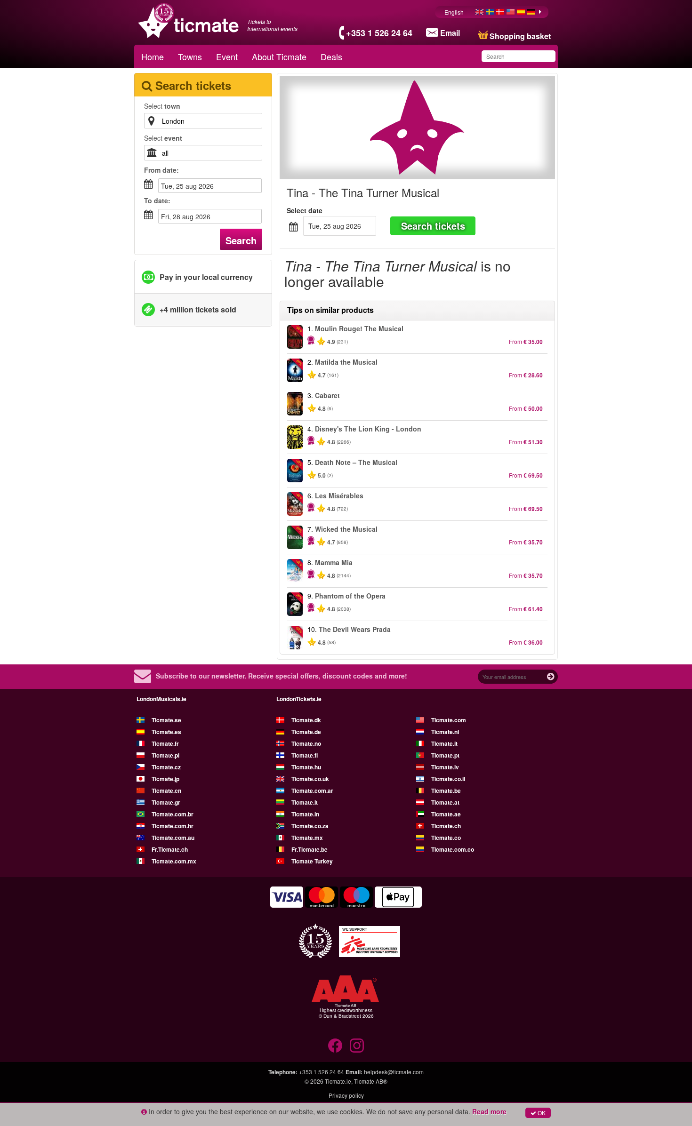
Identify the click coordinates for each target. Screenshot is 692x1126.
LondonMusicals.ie (161, 699)
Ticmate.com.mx (174, 861)
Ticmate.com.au (173, 837)
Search (241, 240)
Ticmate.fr (165, 743)
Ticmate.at (445, 802)
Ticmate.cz (166, 767)
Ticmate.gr (166, 802)
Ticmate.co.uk (310, 779)
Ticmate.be (446, 790)
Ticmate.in (305, 814)
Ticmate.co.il (448, 779)
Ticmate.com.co (452, 849)
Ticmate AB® (370, 1081)
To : (157, 200)
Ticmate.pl (165, 755)
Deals (331, 56)
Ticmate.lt (304, 802)
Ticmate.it (444, 743)
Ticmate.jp (165, 779)
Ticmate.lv (445, 767)
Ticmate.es (166, 731)
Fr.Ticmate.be (309, 849)
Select (162, 106)
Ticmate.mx (307, 837)
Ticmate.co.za (310, 826)
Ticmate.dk (306, 720)
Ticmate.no (306, 743)
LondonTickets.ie (299, 699)
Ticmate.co (446, 837)
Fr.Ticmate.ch (170, 849)
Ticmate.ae (446, 814)
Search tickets (433, 225)
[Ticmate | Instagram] (357, 1045)
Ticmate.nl (445, 731)
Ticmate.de (306, 731)
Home (152, 56)
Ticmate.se (166, 720)
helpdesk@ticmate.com (394, 1072)
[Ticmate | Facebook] (335, 1045)
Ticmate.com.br (172, 814)
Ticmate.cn (166, 790)
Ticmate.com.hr (172, 826)
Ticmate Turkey (312, 861)
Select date (304, 210)
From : (161, 170)
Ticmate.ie (338, 1081)
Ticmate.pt (445, 755)
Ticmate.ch (446, 826)
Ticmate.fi (304, 755)
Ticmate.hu (306, 767)
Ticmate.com (448, 720)
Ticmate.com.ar (312, 790)
